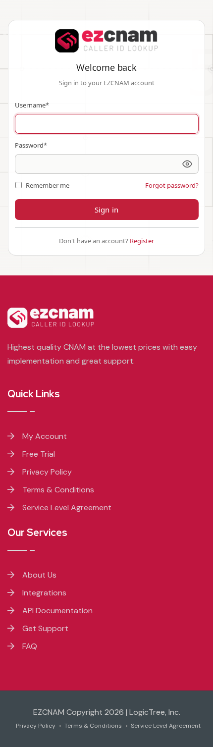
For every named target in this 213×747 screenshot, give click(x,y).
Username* (32, 105)
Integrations (43, 592)
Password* (31, 145)
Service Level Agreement (65, 507)
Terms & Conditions (57, 489)
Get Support (44, 628)
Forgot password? (172, 185)
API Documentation (56, 610)
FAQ (28, 646)
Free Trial (37, 454)
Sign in (106, 209)
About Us (38, 575)
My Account (43, 436)
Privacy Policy (46, 472)
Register (142, 240)
